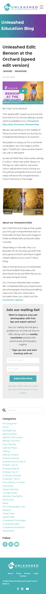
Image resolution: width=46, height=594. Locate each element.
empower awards (12, 475)
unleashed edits (20, 71)
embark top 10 (10, 465)
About (10, 573)
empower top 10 (11, 479)
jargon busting (10, 489)
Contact (23, 576)
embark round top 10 (14, 461)
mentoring (8, 499)
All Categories (10, 423)
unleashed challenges (14, 520)
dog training (9, 444)
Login (35, 573)
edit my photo (10, 448)
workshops (8, 531)
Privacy (27, 573)
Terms (18, 573)
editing (6, 451)
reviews (7, 510)
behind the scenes (12, 437)
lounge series (10, 493)
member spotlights (12, 496)
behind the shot (11, 441)
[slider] (23, 102)
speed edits (7, 71)
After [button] (39, 212)
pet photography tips (14, 506)
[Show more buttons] (41, 102)
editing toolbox (11, 455)
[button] (40, 191)
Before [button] (8, 212)
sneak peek (9, 513)
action (6, 427)
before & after (10, 434)
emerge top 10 (10, 472)
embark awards (11, 458)
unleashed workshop (14, 527)
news (5, 503)
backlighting (9, 430)
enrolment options (13, 300)
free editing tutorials (14, 482)
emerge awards (11, 468)
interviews (8, 486)
